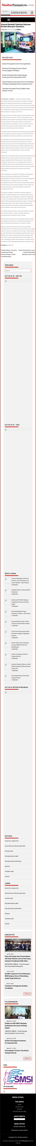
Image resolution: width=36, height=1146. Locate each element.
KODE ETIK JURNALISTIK (12, 841)
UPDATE (7, 876)
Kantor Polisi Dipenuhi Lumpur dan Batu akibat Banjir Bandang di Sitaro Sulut (27, 252)
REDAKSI (7, 866)
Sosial (8, 245)
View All (27, 993)
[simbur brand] (18, 15)
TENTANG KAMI (9, 871)
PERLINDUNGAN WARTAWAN (13, 861)
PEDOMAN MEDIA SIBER (11, 856)
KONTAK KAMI (9, 851)
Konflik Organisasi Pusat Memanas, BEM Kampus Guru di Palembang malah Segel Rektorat (18, 976)
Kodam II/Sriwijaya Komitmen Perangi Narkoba (16, 64)
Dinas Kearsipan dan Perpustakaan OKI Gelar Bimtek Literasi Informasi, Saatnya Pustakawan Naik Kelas (18, 958)
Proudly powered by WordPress (11, 1141)
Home (19, 1104)
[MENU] (8, 19)
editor (19, 29)
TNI (12, 245)
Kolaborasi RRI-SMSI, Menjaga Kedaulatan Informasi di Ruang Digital (16, 1025)
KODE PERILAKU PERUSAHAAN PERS (15, 846)
